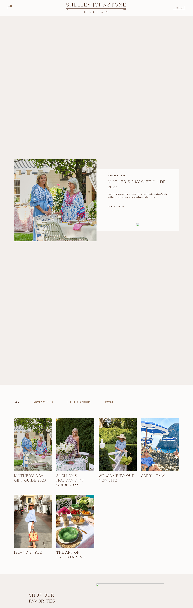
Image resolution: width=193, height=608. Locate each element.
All (16, 402)
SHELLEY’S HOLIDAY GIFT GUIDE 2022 (70, 480)
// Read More (116, 206)
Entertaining (43, 402)
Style (109, 402)
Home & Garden (79, 402)
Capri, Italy (153, 476)
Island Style (28, 552)
